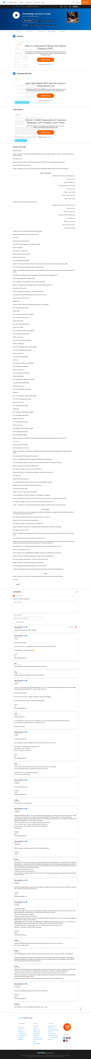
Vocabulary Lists (21, 1031)
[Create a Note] (45, 20)
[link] (61, 7)
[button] (73, 2)
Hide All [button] (18, 584)
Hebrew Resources (22, 1035)
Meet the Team (36, 1029)
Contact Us (50, 1039)
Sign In (78, 2)
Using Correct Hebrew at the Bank (36, 25)
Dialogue (18, 31)
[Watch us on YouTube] (67, 1038)
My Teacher (37, 2)
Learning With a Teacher (53, 1037)
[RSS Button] (14, 596)
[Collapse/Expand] (45, 591)
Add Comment (20, 622)
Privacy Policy (61, 1055)
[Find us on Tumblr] (64, 1041)
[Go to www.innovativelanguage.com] (45, 1052)
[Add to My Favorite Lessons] (40, 20)
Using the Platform (52, 1033)
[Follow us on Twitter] (64, 1038)
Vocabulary (29, 2)
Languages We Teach (37, 1037)
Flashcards (20, 1029)
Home (19, 1026)
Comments (62, 31)
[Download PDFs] (49, 20)
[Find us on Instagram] (67, 1041)
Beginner (54, 25)
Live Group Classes (22, 1033)
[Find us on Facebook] (69, 1038)
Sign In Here (50, 64)
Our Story (35, 1027)
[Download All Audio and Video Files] (53, 20)
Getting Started (51, 1027)
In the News (35, 1035)
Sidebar (76, 6)
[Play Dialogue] (14, 36)
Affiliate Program (36, 1043)
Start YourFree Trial (85, 2)
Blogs (34, 1041)
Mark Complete (28, 20)
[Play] (14, 73)
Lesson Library (15, 6)
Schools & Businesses (37, 1039)
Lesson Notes (40, 31)
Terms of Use (67, 1055)
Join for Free (45, 60)
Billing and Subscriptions (53, 1029)
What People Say (36, 1031)
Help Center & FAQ (52, 1026)
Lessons (21, 2)
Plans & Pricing (36, 1033)
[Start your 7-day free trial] (67, 1027)
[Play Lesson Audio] (16, 15)
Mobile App (20, 1039)
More (43, 2)
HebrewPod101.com (54, 1055)
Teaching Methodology (53, 1035)
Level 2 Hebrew (22, 6)
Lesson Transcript (51, 31)
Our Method (35, 1026)
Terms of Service (59, 1056)
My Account (50, 1031)
